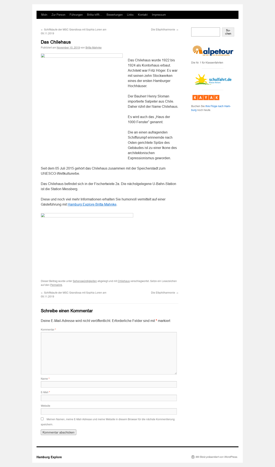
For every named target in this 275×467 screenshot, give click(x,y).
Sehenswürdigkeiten (85, 281)
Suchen (228, 32)
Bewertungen (115, 14)
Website (45, 405)
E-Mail (45, 392)
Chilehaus (124, 281)
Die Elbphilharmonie (164, 29)
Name (45, 378)
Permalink (56, 285)
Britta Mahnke (94, 47)
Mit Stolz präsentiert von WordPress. (217, 456)
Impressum (159, 14)
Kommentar (48, 329)
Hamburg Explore (49, 457)
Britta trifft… (94, 14)
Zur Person (58, 14)
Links (130, 14)
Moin (44, 14)
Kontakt (143, 14)
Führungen (76, 14)
